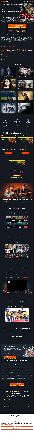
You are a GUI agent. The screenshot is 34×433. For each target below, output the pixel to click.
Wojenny (14, 46)
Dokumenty (20, 4)
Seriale (11, 4)
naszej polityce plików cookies (6, 424)
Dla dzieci (15, 4)
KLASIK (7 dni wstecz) (5, 61)
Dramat (6, 46)
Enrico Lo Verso (21, 49)
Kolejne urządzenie (25, 277)
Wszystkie (3, 4)
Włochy (7, 54)
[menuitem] (30, 21)
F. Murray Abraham (8, 49)
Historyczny (10, 46)
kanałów (11, 16)
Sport (30, 4)
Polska (4, 54)
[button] (1, 404)
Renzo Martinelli (8, 48)
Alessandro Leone (28, 53)
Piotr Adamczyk (4, 51)
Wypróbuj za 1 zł (10, 356)
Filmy (7, 4)
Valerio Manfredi (8, 53)
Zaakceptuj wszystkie (17, 426)
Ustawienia (17, 431)
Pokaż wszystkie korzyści (17, 336)
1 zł (17, 21)
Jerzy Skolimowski (18, 50)
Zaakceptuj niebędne (17, 428)
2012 (8, 56)
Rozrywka (25, 4)
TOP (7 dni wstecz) (12, 61)
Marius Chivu (13, 51)
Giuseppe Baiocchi (21, 53)
